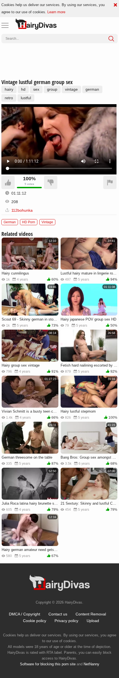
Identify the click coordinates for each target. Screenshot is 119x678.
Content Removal (91, 614)
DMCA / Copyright (24, 614)
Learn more (56, 12)
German (10, 222)
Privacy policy (66, 621)
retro (9, 98)
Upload (93, 621)
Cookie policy (34, 621)
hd (23, 89)
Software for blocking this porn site (48, 664)
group (52, 89)
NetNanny (91, 664)
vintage (71, 89)
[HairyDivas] (36, 24)
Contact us (57, 614)
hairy (9, 89)
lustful (26, 98)
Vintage (47, 222)
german (92, 89)
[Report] (110, 182)
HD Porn (28, 222)
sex (36, 89)
